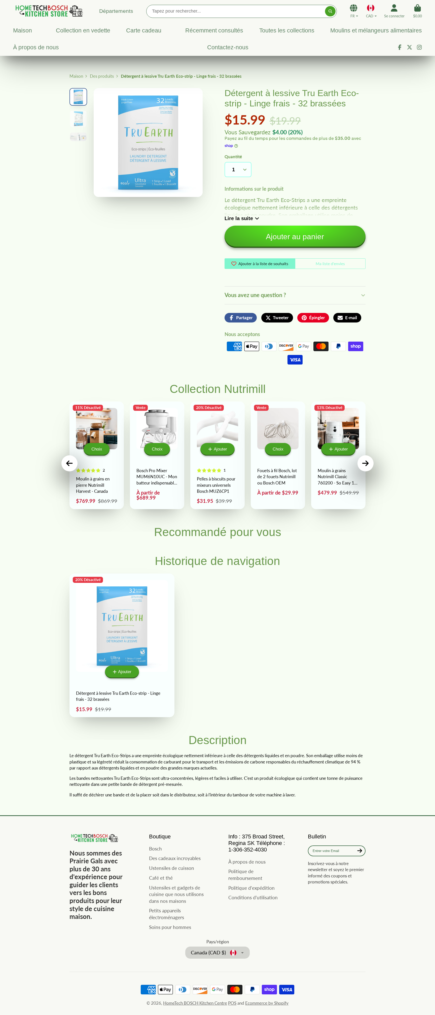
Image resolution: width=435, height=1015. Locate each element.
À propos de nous (36, 47)
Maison (22, 30)
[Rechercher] (330, 11)
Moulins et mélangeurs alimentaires (376, 30)
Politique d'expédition (251, 888)
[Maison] (48, 11)
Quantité (233, 156)
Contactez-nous (227, 47)
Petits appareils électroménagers (166, 914)
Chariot (417, 11)
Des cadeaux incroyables (175, 858)
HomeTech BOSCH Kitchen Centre (195, 1003)
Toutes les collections (286, 30)
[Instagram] (419, 47)
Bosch (155, 848)
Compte (394, 11)
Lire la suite (239, 218)
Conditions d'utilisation (253, 897)
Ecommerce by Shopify (266, 1003)
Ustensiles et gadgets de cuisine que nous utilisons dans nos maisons (176, 894)
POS (232, 1003)
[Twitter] (409, 47)
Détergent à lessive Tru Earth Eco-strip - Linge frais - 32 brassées (121, 645)
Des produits (102, 76)
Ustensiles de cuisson (171, 868)
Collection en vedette (83, 30)
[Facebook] (400, 47)
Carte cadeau (143, 30)
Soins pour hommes (170, 927)
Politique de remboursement (245, 874)
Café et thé (161, 878)
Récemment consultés (214, 30)
